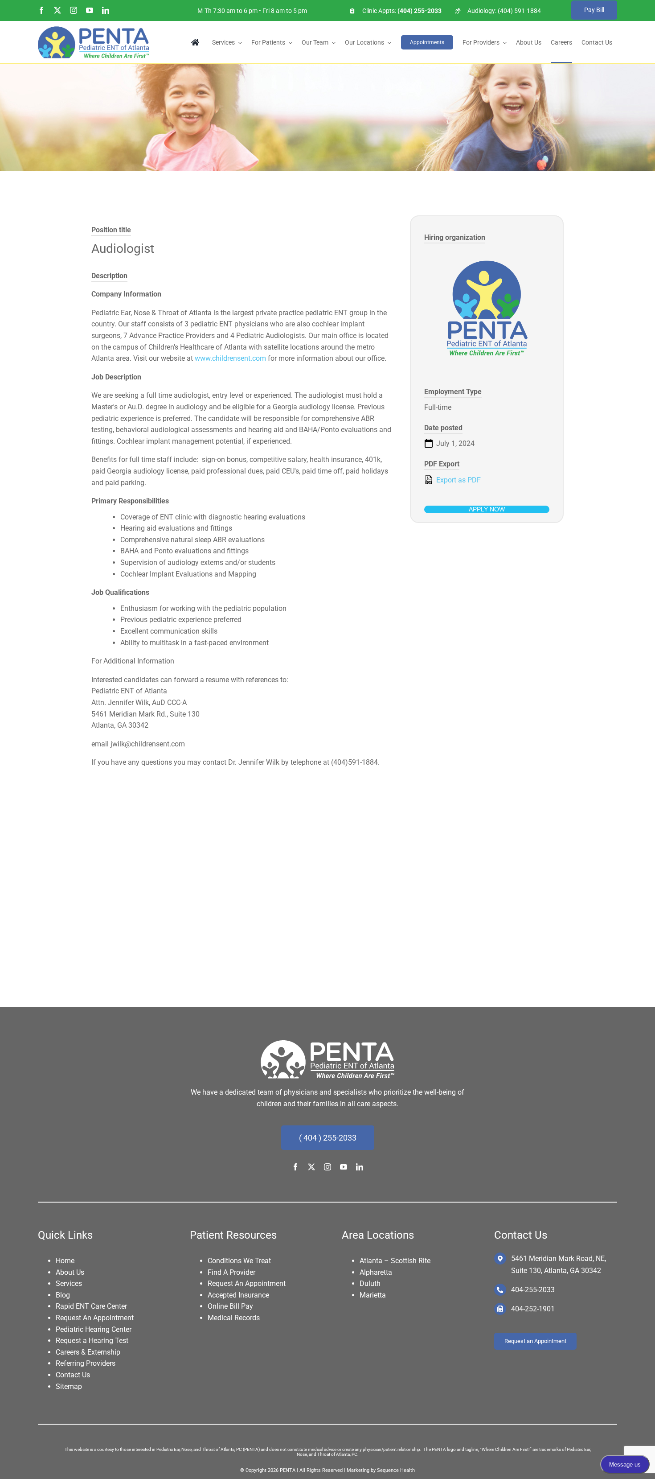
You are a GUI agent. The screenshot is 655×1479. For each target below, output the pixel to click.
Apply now (487, 509)
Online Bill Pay (230, 1306)
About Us (70, 1272)
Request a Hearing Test (92, 1340)
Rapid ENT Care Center (91, 1306)
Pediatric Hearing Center (93, 1329)
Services (69, 1283)
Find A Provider (231, 1272)
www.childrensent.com (230, 358)
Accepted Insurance (238, 1295)
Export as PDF (457, 480)
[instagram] (73, 10)
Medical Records (234, 1318)
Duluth (370, 1283)
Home (65, 1261)
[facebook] (41, 10)
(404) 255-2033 (419, 10)
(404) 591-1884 (519, 10)
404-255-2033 (533, 1289)
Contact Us (73, 1375)
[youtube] (89, 10)
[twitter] (57, 10)
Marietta (373, 1295)
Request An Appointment (95, 1318)
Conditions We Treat (239, 1261)
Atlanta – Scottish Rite (395, 1261)
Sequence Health (396, 1470)
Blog (63, 1295)
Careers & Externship (88, 1352)
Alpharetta (376, 1272)
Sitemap (69, 1386)
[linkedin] (105, 10)
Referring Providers (85, 1363)
